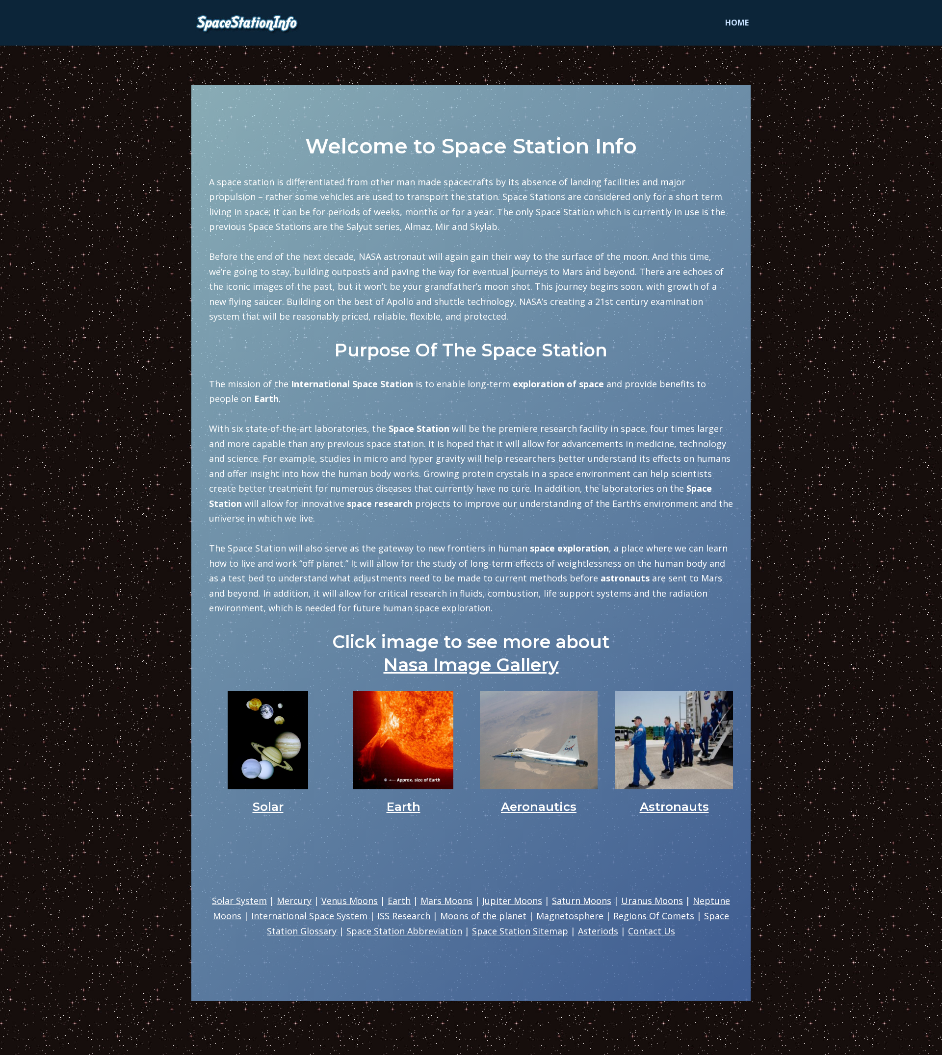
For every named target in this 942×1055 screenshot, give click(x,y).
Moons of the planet (483, 916)
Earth (403, 807)
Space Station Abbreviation (404, 931)
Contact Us (651, 931)
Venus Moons (349, 900)
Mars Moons (446, 900)
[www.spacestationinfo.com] (249, 23)
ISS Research (403, 916)
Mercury (294, 900)
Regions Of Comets (653, 916)
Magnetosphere (569, 916)
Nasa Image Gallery (471, 665)
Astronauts (674, 807)
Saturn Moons (581, 900)
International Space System (309, 916)
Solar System (239, 900)
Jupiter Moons (512, 900)
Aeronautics (538, 807)
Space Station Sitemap (520, 931)
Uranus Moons (652, 900)
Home (737, 22)
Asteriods (598, 931)
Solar (268, 807)
